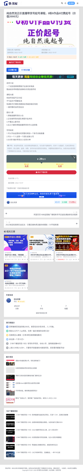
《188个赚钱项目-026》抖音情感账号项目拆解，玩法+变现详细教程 (38, 437)
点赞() (73, 202)
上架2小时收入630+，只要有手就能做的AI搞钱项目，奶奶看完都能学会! (36, 348)
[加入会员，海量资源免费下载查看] (41, 196)
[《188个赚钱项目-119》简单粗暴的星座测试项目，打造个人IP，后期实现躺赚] (10, 417)
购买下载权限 (16, 62)
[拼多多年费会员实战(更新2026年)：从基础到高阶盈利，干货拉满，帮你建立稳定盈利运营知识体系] (67, 243)
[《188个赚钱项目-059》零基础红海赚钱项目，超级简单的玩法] (10, 447)
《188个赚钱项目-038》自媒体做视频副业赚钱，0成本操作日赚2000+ (39, 422)
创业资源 (13, 202)
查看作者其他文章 (41, 313)
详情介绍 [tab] (13, 70)
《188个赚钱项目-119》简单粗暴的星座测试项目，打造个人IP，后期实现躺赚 (42, 415)
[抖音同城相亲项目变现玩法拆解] (10, 370)
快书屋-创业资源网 (42, 470)
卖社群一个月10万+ (16, 339)
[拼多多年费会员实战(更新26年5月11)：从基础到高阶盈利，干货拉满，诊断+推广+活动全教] (41, 243)
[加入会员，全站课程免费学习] (41, 77)
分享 (58, 202)
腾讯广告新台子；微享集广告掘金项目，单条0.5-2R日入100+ (36, 398)
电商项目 (17, 50)
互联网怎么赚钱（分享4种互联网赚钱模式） (26, 335)
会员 (27, 164)
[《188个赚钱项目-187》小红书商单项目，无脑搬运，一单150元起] (10, 454)
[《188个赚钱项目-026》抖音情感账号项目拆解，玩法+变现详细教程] (10, 439)
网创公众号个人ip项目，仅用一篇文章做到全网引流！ (29, 331)
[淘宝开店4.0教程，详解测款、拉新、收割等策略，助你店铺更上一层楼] (16, 243)
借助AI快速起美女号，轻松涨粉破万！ (28, 361)
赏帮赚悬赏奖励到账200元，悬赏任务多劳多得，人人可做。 (32, 326)
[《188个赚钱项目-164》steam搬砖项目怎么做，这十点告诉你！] (10, 432)
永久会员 (60, 164)
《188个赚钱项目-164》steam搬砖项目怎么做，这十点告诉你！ (37, 430)
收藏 (65, 202)
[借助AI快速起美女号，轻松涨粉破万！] (10, 363)
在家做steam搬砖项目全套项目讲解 (28, 383)
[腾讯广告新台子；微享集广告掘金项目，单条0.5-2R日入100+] (10, 400)
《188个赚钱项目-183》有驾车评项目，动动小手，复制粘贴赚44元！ (35, 343)
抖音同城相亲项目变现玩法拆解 (26, 368)
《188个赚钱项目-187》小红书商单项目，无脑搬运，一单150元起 (38, 452)
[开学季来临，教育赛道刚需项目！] (10, 393)
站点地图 (51, 470)
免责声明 (58, 470)
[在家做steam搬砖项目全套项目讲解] (10, 385)
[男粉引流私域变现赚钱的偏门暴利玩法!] (10, 377)
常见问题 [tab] (26, 70)
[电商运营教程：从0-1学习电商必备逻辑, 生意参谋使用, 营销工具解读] (16, 271)
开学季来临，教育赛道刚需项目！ (27, 391)
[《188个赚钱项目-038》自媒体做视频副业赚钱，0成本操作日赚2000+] (10, 424)
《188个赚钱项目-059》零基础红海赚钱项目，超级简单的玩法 (37, 445)
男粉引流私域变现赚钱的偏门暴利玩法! (29, 376)
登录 (72, 3)
